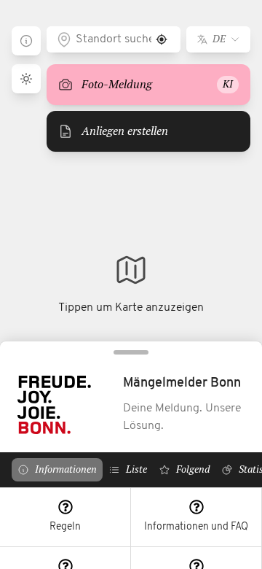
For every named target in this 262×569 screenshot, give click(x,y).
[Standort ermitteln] (161, 39)
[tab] (57, 469)
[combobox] (113, 39)
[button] (65, 517)
